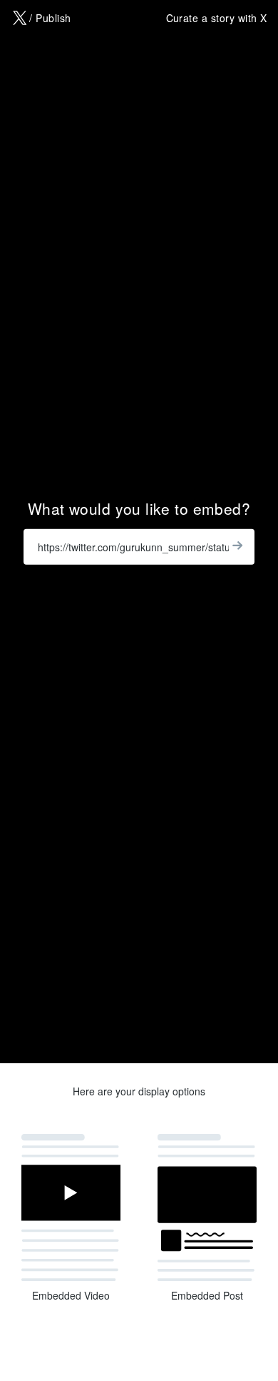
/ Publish (50, 18)
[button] (71, 1215)
